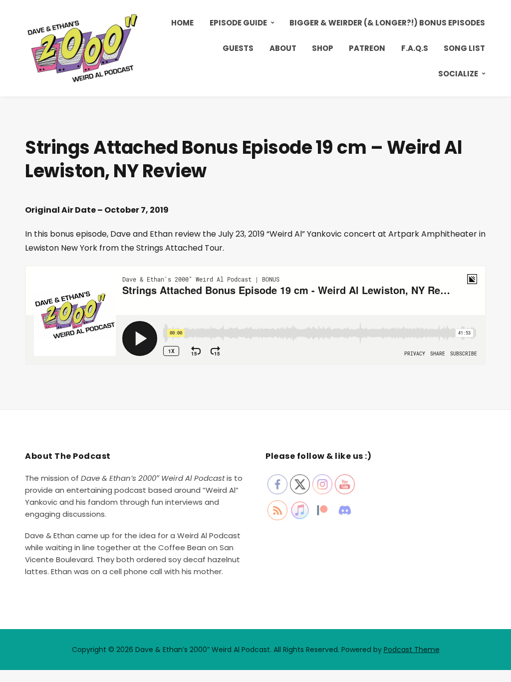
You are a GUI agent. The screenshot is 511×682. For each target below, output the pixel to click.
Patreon (367, 48)
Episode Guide (238, 22)
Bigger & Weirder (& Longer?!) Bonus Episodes (387, 22)
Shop (322, 48)
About (282, 48)
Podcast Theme (412, 650)
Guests (238, 48)
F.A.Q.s (414, 48)
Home (182, 22)
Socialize (458, 73)
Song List (464, 48)
